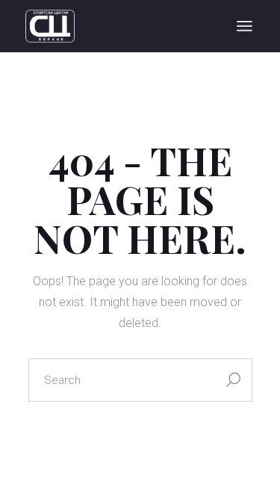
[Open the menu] (244, 26)
